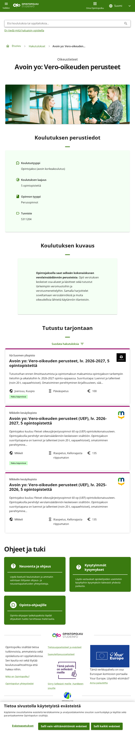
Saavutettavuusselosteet (61, 654)
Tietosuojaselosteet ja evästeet (64, 647)
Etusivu (16, 46)
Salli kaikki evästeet (107, 726)
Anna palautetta (99, 682)
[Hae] (125, 23)
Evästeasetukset (23, 726)
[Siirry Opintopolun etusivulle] (26, 6)
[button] (120, 6)
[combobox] (64, 23)
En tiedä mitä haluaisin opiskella (24, 30)
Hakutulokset (37, 46)
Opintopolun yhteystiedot (19, 683)
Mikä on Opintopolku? (17, 676)
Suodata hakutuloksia (65, 344)
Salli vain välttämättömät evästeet (64, 726)
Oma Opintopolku (95, 8)
